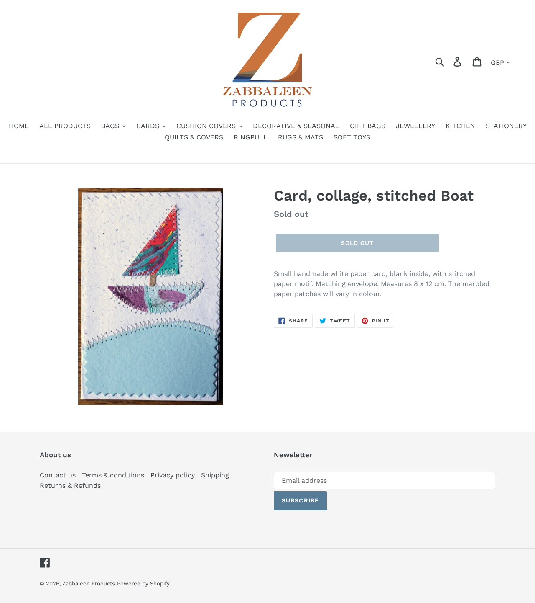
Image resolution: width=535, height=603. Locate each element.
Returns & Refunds (70, 486)
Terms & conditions (113, 475)
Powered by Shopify (143, 583)
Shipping (215, 475)
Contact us (58, 475)
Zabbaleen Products (88, 583)
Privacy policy (172, 475)
